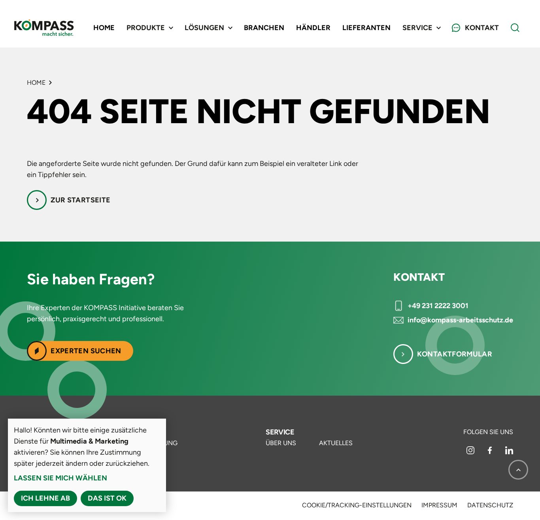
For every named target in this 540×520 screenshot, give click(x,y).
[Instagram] (471, 452)
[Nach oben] (518, 470)
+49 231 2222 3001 (438, 305)
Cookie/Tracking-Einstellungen (357, 505)
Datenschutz (490, 505)
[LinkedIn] (509, 452)
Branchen (264, 27)
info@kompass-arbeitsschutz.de (460, 320)
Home (104, 27)
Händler (313, 27)
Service (280, 432)
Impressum (439, 505)
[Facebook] (490, 452)
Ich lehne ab (45, 498)
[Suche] (515, 27)
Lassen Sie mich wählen (60, 478)
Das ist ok (107, 498)
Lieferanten (366, 27)
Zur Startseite (80, 200)
